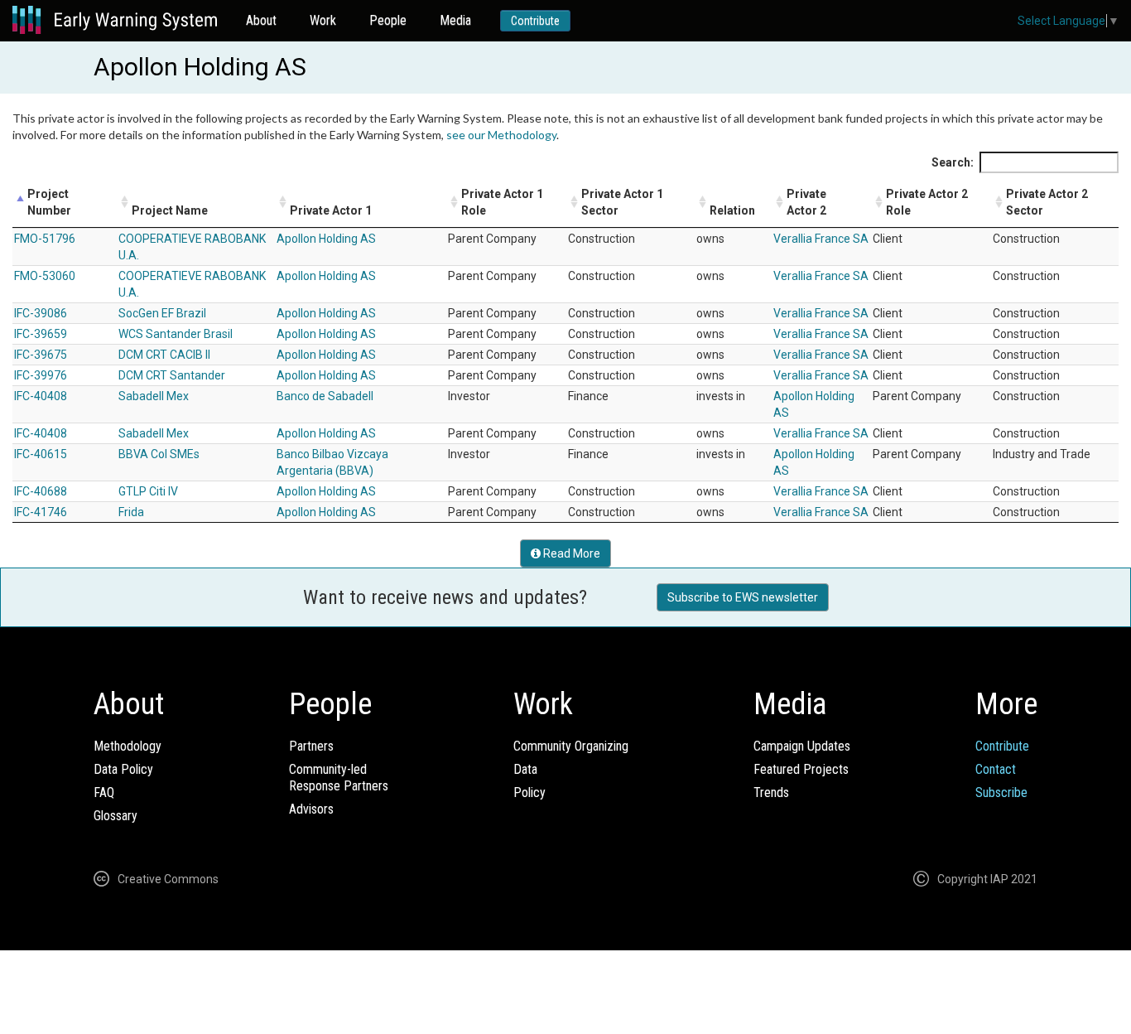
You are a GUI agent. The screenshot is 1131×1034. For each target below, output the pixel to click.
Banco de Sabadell (325, 396)
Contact (995, 769)
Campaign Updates (801, 746)
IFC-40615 (40, 454)
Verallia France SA (821, 238)
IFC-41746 (40, 512)
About (261, 20)
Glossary (115, 816)
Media (455, 20)
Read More (570, 553)
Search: (952, 162)
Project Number (49, 202)
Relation (732, 210)
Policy (529, 792)
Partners (311, 746)
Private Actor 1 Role (502, 202)
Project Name (170, 210)
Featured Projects (801, 769)
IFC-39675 (40, 354)
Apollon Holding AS (326, 238)
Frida (131, 512)
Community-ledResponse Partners (338, 777)
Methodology (127, 746)
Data (525, 769)
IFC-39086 (40, 313)
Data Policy (123, 769)
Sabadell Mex (153, 396)
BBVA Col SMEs (159, 454)
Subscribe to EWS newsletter (742, 597)
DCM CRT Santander (171, 375)
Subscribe (1001, 792)
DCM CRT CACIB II (164, 354)
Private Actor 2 (806, 202)
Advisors (311, 809)
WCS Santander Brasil (175, 334)
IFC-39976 (40, 375)
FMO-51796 (44, 238)
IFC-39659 (40, 334)
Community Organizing (570, 746)
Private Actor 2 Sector (1047, 202)
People (388, 20)
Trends (771, 792)
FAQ (104, 792)
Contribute (535, 20)
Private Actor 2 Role (927, 202)
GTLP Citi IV (148, 491)
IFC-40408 (40, 396)
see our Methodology (501, 135)
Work (323, 20)
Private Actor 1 (331, 210)
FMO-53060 (44, 276)
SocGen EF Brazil (162, 313)
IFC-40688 (40, 491)
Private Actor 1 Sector (622, 202)
